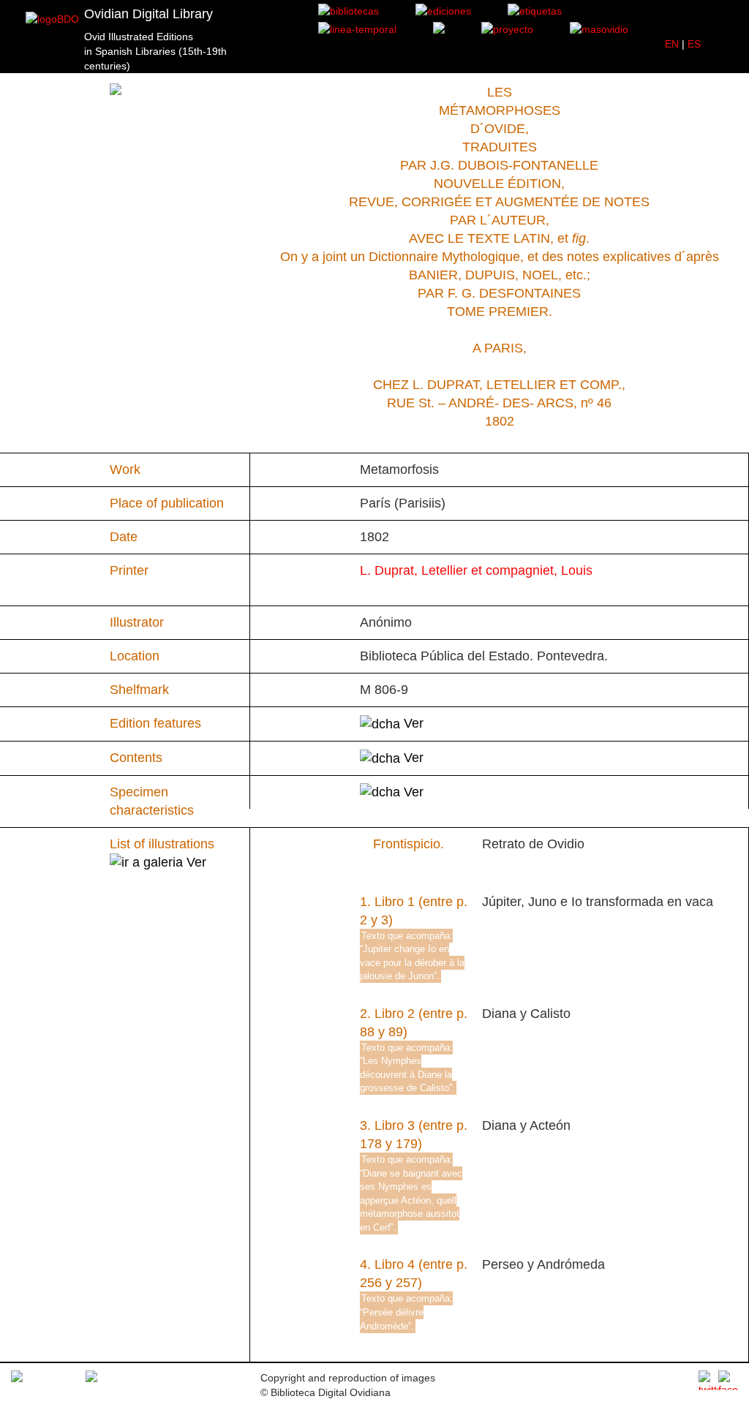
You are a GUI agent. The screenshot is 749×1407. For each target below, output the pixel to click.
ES (694, 44)
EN (672, 44)
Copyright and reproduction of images (347, 1378)
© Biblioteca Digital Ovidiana (325, 1392)
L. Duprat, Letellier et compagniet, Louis (476, 570)
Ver (412, 723)
